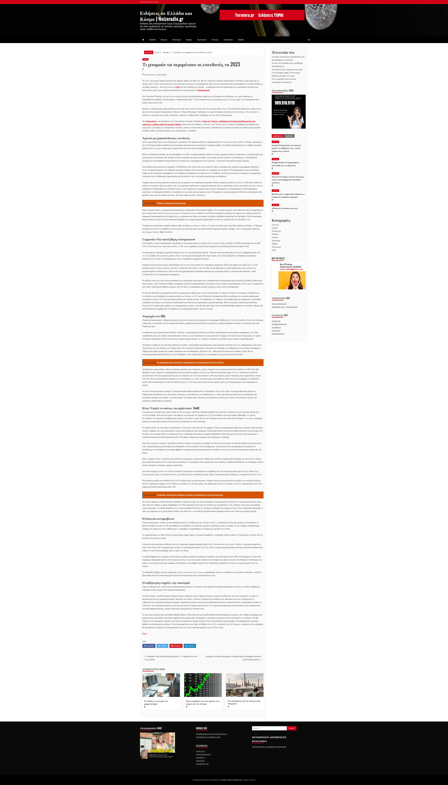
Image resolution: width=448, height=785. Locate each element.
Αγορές (189, 40)
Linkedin (190, 646)
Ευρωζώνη (151, 121)
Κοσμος (164, 40)
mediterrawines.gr (279, 324)
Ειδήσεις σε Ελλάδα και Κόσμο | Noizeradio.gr (166, 15)
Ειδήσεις (289, 136)
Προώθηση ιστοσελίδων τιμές (208, 737)
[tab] (278, 136)
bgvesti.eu (276, 330)
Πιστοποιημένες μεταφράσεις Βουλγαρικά (269, 747)
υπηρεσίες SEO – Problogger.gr (285, 307)
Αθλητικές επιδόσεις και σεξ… (285, 208)
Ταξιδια (241, 40)
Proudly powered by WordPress (206, 780)
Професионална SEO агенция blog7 (211, 734)
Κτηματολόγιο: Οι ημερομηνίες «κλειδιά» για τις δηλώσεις (285, 164)
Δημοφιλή (278, 136)
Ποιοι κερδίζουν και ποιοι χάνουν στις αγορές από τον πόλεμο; (202, 702)
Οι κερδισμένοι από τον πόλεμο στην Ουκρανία (244, 702)
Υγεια (274, 250)
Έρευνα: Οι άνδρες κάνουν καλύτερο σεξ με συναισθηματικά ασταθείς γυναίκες (288, 179)
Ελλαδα (152, 40)
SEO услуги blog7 (279, 304)
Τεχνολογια (201, 40)
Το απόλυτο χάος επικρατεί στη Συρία (287, 69)
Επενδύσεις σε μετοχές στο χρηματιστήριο (156, 702)
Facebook (149, 646)
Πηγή (144, 633)
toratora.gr (276, 321)
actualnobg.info (278, 333)
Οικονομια (176, 40)
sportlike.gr (276, 327)
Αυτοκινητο (228, 40)
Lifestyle (215, 40)
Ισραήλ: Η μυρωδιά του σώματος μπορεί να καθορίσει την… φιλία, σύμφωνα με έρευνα (286, 148)
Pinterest (177, 646)
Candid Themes (248, 780)
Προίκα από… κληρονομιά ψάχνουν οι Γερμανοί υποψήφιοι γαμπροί (288, 195)
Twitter (163, 646)
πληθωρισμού (203, 90)
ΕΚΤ (178, 87)
